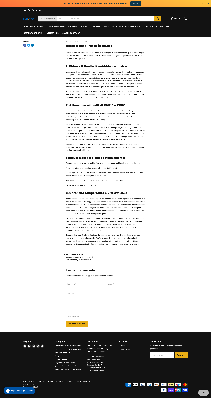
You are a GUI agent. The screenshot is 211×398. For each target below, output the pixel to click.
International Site (32, 33)
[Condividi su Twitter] (28, 45)
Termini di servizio (29, 381)
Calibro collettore (61, 359)
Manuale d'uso (124, 349)
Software (121, 346)
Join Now (135, 4)
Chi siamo (165, 26)
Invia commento (77, 323)
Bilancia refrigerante (62, 352)
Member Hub (53, 33)
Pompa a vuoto (61, 356)
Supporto (151, 26)
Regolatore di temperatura (126, 26)
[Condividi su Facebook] (24, 45)
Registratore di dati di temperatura (68, 346)
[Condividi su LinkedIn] (32, 45)
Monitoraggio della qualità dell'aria (68, 26)
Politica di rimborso (66, 381)
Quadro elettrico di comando (66, 366)
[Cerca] (157, 18)
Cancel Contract (71, 33)
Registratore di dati (33, 26)
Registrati (181, 355)
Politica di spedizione (82, 381)
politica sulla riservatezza (48, 381)
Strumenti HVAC (100, 26)
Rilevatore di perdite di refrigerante (68, 349)
